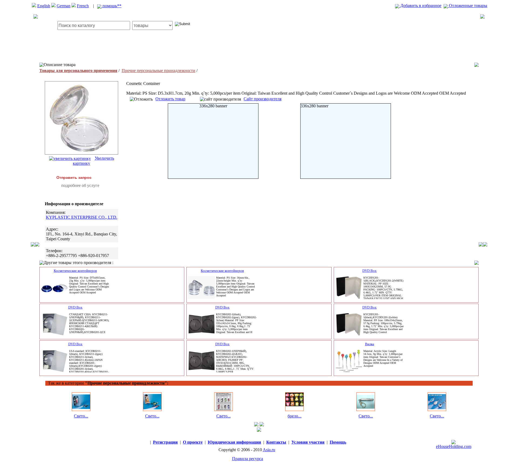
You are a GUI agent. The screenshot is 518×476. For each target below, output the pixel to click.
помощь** (111, 6)
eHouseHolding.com (453, 446)
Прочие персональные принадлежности (158, 70)
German (63, 6)
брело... (294, 416)
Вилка (369, 344)
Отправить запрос (73, 177)
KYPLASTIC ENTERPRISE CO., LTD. (81, 217)
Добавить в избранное (420, 5)
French (83, 6)
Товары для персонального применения (78, 70)
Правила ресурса (247, 458)
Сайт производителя (262, 99)
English (43, 6)
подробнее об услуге (80, 185)
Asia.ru (269, 449)
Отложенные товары (467, 5)
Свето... (81, 416)
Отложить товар (170, 99)
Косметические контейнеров (75, 271)
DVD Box (369, 271)
